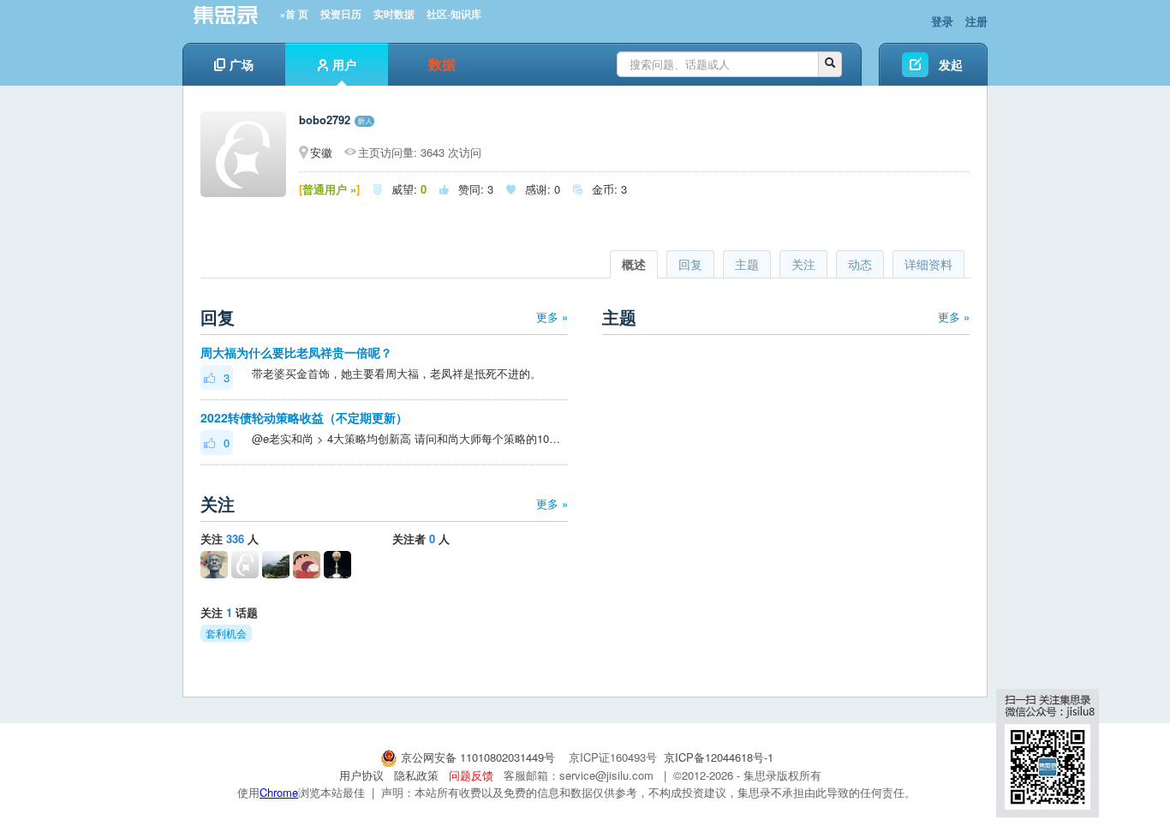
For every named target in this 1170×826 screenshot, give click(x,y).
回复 (690, 263)
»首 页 (294, 15)
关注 (803, 263)
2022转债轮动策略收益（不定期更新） (304, 417)
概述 (634, 263)
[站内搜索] (830, 64)
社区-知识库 (454, 15)
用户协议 (361, 775)
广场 (242, 64)
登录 (942, 21)
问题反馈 (471, 775)
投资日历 (340, 15)
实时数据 (394, 15)
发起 (951, 64)
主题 (747, 263)
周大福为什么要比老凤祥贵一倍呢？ (296, 352)
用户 (344, 64)
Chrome (279, 792)
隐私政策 (416, 775)
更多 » (552, 316)
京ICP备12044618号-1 (718, 757)
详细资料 (928, 263)
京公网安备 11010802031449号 (477, 757)
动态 (860, 263)
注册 (976, 21)
